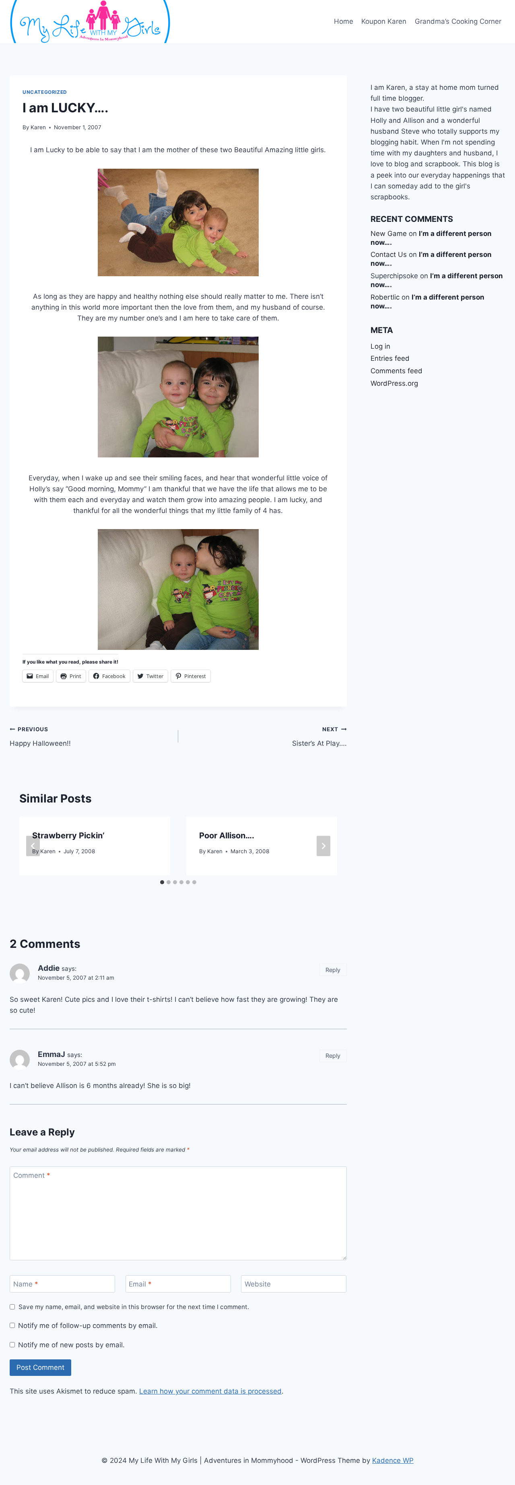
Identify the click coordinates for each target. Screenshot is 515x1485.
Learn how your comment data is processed (210, 1391)
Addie (49, 968)
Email (140, 1284)
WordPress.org (394, 383)
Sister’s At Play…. (319, 736)
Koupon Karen (383, 21)
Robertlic (385, 297)
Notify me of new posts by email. (71, 1345)
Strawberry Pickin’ (68, 835)
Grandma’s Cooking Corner (458, 21)
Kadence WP (393, 1460)
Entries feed (390, 358)
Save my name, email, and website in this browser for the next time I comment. (134, 1307)
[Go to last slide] (33, 846)
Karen (38, 127)
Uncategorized (45, 92)
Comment (31, 1175)
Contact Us (389, 254)
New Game (389, 234)
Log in (380, 346)
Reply (332, 969)
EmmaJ (51, 1054)
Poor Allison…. (226, 835)
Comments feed (396, 371)
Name (25, 1284)
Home (343, 21)
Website (258, 1284)
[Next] (323, 846)
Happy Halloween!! (40, 736)
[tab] (162, 882)
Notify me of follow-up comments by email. (88, 1326)
